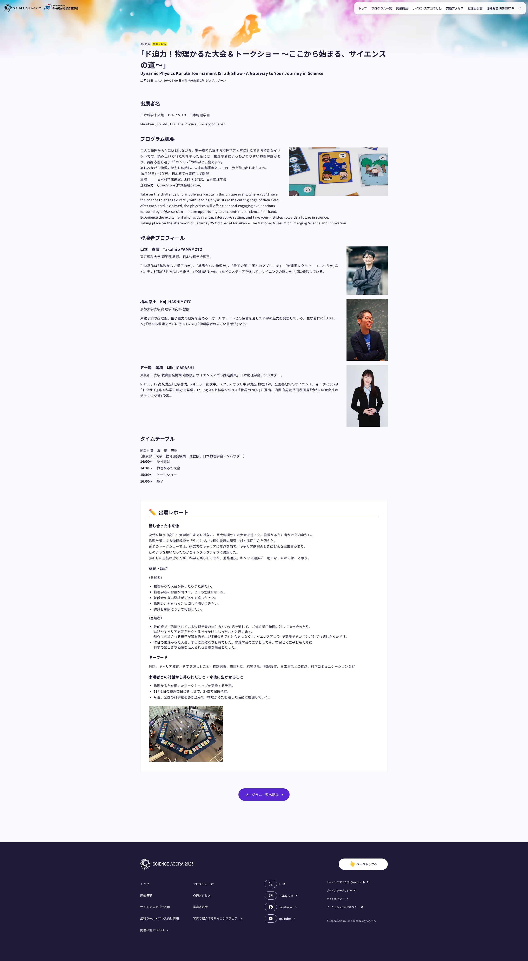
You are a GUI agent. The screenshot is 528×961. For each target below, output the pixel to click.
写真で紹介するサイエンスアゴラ (215, 918)
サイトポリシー (335, 898)
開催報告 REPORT (499, 8)
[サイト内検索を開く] (520, 8)
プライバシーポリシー (339, 890)
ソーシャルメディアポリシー (342, 907)
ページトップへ (363, 863)
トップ (362, 8)
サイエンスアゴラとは (427, 8)
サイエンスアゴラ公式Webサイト (345, 882)
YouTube (285, 918)
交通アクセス (454, 8)
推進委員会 (475, 8)
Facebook (285, 907)
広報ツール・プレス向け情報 (159, 918)
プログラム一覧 (381, 8)
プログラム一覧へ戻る (262, 794)
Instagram (286, 895)
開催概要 (402, 8)
